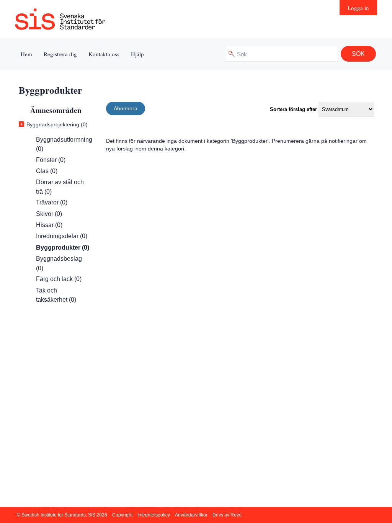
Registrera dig (60, 54)
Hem (26, 54)
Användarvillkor (191, 515)
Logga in (358, 7)
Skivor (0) (49, 214)
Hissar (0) (49, 225)
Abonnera (125, 108)
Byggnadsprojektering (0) (57, 124)
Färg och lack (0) (59, 279)
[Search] (358, 54)
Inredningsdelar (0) (61, 236)
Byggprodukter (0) (62, 247)
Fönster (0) (50, 160)
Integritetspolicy (153, 515)
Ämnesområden (56, 110)
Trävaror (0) (51, 202)
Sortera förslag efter (293, 109)
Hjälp (137, 54)
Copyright (122, 515)
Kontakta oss (103, 54)
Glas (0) (46, 171)
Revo (236, 515)
